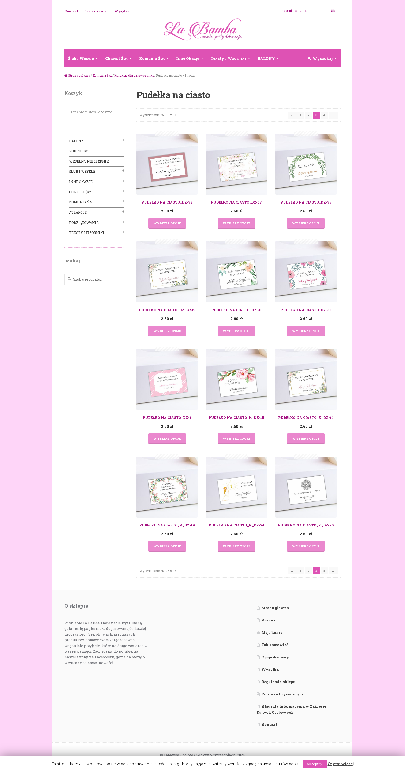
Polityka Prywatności (282, 694)
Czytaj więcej (341, 763)
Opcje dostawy (275, 657)
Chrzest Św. (116, 58)
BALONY (266, 58)
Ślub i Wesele (81, 58)
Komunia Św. (152, 58)
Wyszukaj (323, 58)
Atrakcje (78, 212)
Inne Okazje (187, 58)
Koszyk (269, 620)
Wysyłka (121, 11)
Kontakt (71, 11)
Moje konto (272, 632)
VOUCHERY (78, 151)
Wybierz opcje (167, 223)
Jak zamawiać (96, 11)
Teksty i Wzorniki (228, 58)
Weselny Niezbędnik (89, 161)
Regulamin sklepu (279, 681)
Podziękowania (84, 222)
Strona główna (79, 75)
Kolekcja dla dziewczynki (134, 75)
